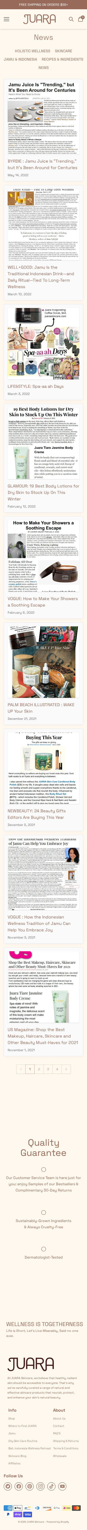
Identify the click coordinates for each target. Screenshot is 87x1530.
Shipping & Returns (66, 1441)
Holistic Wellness (32, 51)
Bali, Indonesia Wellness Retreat (29, 1448)
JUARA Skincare (35, 1521)
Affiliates (14, 1463)
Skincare (63, 51)
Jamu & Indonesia (20, 59)
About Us (59, 1418)
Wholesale (60, 1456)
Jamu (12, 1433)
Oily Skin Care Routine (22, 1441)
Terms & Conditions (65, 1448)
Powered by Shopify (58, 1521)
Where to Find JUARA (22, 1426)
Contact (58, 1426)
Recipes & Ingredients (62, 59)
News (44, 67)
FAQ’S (56, 1433)
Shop (11, 1418)
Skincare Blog (17, 1456)
